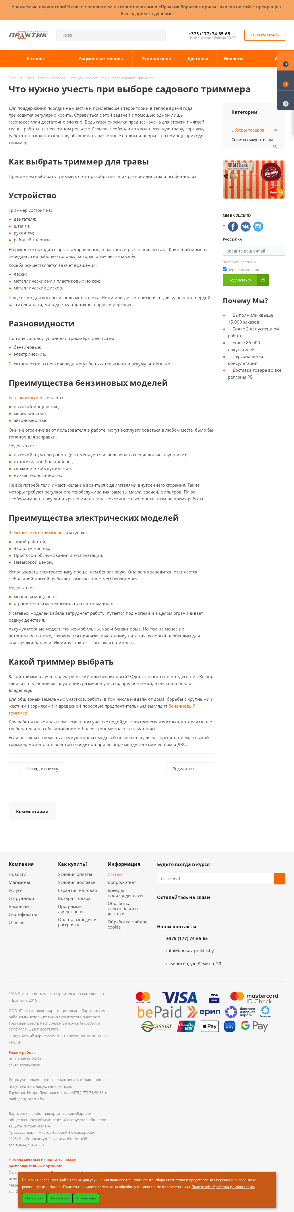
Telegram (206, 911)
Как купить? (73, 864)
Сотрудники (21, 898)
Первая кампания (243, 269)
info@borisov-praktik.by (190, 950)
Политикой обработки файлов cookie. (223, 1186)
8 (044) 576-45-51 (30, 1145)
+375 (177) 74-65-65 (209, 33)
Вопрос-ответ (122, 882)
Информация (124, 864)
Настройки (34, 1198)
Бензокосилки (23, 397)
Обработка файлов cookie (128, 924)
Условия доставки (77, 882)
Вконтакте (163, 911)
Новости (17, 874)
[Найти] (159, 35)
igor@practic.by (31, 1098)
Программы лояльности (70, 908)
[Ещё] (260, 58)
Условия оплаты (75, 874)
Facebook (177, 911)
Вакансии (19, 906)
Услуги (16, 890)
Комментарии (32, 811)
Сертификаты (23, 914)
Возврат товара (74, 898)
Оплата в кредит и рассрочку (77, 922)
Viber (220, 911)
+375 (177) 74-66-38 (87, 1092)
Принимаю (86, 1198)
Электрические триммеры (36, 532)
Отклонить (60, 1198)
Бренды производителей (125, 892)
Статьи (115, 874)
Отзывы (17, 922)
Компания (21, 864)
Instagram (191, 911)
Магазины (19, 882)
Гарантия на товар (77, 890)
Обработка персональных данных (123, 908)
